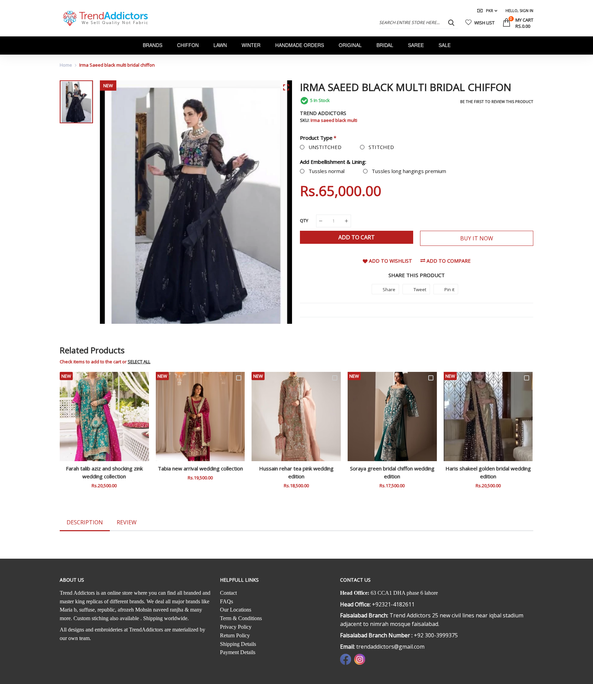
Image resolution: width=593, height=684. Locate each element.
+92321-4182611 (393, 604)
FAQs (226, 601)
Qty (304, 220)
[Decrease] (320, 221)
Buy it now (476, 238)
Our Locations (235, 610)
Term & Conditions (241, 618)
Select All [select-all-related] (139, 361)
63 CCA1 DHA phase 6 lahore (404, 593)
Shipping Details (238, 644)
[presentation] (73, 435)
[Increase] (346, 221)
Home (66, 65)
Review (127, 522)
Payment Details (237, 652)
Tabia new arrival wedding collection (200, 468)
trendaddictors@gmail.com (390, 646)
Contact (228, 593)
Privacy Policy (236, 627)
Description (85, 522)
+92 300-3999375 (436, 635)
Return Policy (235, 635)
